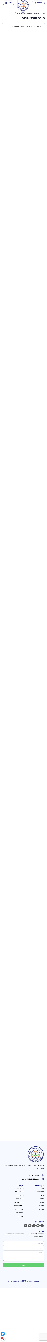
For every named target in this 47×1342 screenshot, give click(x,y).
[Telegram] (29, 1225)
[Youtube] (38, 1225)
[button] (23, 12)
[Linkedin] (25, 1225)
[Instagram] (34, 1225)
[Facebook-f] (42, 1225)
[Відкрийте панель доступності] (3, 1334)
